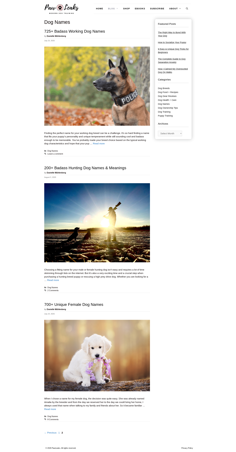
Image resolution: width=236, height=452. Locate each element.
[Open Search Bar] (187, 8)
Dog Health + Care (167, 100)
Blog (111, 8)
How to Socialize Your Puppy (172, 42)
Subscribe (157, 8)
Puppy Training (165, 116)
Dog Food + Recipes (168, 92)
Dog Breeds (164, 88)
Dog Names (52, 151)
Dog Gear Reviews (167, 96)
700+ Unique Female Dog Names (73, 304)
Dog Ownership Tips (168, 108)
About (173, 8)
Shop (126, 8)
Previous (50, 432)
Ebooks (140, 8)
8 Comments (53, 419)
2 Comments (53, 290)
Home (99, 8)
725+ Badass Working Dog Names (74, 31)
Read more (99, 143)
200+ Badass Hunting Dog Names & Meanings (85, 168)
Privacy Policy (187, 448)
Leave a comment (55, 154)
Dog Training (164, 112)
